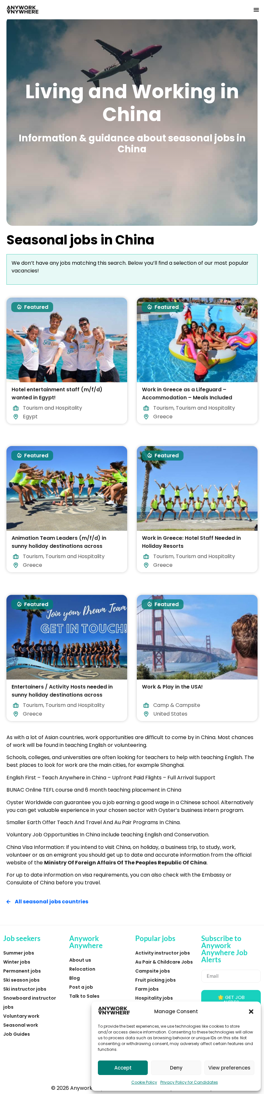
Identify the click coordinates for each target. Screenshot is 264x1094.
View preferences (229, 1067)
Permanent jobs (22, 971)
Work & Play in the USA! (172, 686)
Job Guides (16, 1034)
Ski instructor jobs (24, 989)
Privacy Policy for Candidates (189, 1082)
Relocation (82, 969)
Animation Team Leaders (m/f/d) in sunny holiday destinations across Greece (59, 546)
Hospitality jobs (154, 998)
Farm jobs (147, 989)
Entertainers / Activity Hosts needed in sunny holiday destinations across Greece (62, 694)
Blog (74, 978)
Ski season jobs (21, 980)
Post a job (81, 987)
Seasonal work (20, 1025)
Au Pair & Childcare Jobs (164, 962)
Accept (123, 1067)
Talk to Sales (84, 996)
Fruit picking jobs (155, 980)
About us (80, 960)
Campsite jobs (152, 971)
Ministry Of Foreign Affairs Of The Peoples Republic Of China (125, 862)
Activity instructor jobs (162, 953)
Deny (176, 1067)
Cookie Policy (144, 1082)
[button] (251, 1011)
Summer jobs (18, 953)
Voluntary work (21, 1016)
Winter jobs (16, 962)
